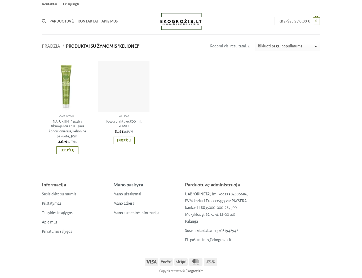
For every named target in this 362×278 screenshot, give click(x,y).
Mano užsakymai (127, 194)
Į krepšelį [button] (67, 150)
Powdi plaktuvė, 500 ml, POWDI (124, 123)
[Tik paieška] (44, 21)
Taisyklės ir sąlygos (57, 213)
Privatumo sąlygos (57, 231)
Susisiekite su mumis (59, 194)
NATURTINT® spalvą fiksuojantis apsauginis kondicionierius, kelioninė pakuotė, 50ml (67, 128)
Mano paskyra (128, 184)
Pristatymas (51, 203)
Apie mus (109, 21)
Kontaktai (49, 4)
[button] (71, 4)
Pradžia (51, 46)
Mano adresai (124, 203)
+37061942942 (226, 230)
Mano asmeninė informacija (136, 213)
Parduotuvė (62, 21)
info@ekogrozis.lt (216, 240)
